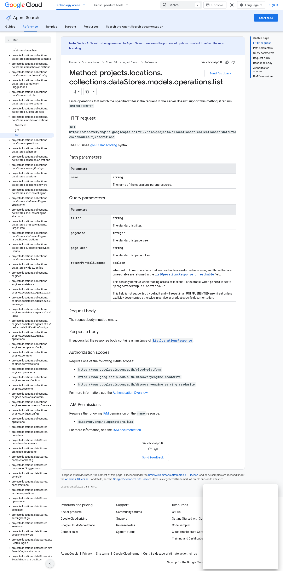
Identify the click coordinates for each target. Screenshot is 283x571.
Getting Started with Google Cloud (194, 518)
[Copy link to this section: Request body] (100, 311)
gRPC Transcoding (103, 145)
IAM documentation (127, 430)
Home (72, 62)
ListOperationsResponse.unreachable (184, 274)
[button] (27, 49)
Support (70, 26)
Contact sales (70, 531)
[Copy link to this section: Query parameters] (109, 198)
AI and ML (112, 62)
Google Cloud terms (126, 553)
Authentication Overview (130, 393)
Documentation (91, 62)
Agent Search (26, 17)
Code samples (181, 525)
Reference (30, 26)
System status (125, 531)
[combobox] (181, 5)
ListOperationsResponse (172, 340)
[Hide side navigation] (50, 563)
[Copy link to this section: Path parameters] (106, 157)
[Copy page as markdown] (87, 91)
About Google (70, 553)
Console (217, 5)
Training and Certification (188, 538)
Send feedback (220, 73)
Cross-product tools (108, 5)
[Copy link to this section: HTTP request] (100, 118)
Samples (51, 26)
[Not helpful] (233, 62)
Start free (266, 18)
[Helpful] (227, 62)
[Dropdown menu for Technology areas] (85, 5)
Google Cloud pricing (74, 518)
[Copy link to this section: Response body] (103, 332)
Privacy (87, 553)
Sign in (273, 5)
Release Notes (125, 525)
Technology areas (67, 5)
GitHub (176, 512)
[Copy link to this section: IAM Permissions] (105, 404)
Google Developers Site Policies (132, 479)
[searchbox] (28, 39)
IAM (106, 413)
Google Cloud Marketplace (78, 525)
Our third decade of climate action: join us (170, 553)
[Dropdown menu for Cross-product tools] (128, 5)
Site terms (103, 553)
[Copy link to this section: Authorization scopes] (114, 352)
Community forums (129, 512)
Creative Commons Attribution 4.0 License (173, 474)
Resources (91, 26)
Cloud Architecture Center (189, 531)
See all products (71, 512)
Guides (10, 26)
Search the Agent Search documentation (134, 26)
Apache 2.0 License (76, 479)
